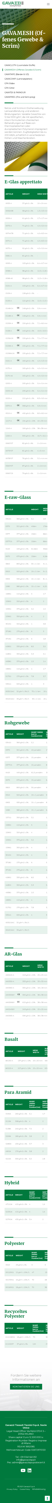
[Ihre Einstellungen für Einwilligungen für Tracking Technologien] (47, 1498)
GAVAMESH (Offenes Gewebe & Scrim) (23, 70)
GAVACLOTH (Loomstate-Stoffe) (20, 65)
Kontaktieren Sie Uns (26, 1386)
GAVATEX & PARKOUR (15, 92)
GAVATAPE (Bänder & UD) (17, 74)
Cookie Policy (25, 1489)
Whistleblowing (38, 1489)
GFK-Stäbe (10, 83)
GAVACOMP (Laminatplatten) (18, 79)
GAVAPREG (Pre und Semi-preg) (20, 97)
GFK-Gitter (10, 88)
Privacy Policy (12, 1489)
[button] (48, 4)
